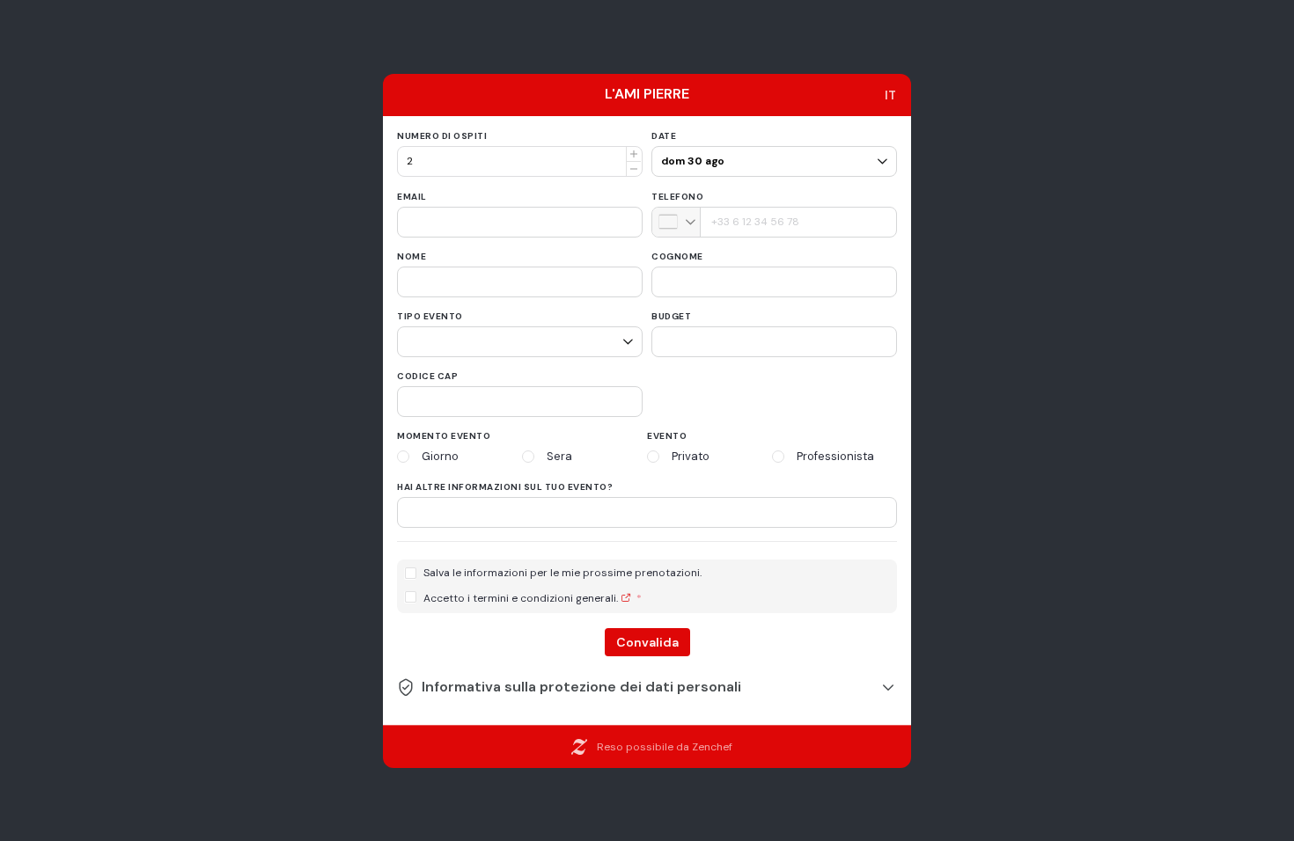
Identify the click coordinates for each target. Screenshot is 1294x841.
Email (412, 196)
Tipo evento (430, 316)
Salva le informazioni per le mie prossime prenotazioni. (562, 573)
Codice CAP (427, 376)
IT (890, 95)
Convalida (647, 642)
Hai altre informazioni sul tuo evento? (505, 487)
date (663, 136)
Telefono (677, 196)
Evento (667, 436)
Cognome (677, 256)
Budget (671, 316)
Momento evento (443, 436)
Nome (411, 256)
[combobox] (676, 222)
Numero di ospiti (442, 136)
